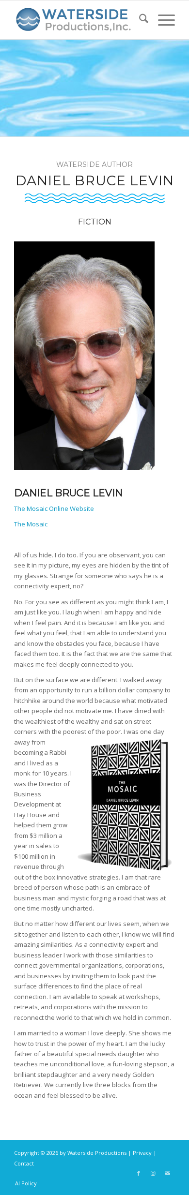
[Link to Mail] (167, 1173)
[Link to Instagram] (153, 1173)
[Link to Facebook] (138, 1173)
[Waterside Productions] (78, 19)
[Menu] (161, 19)
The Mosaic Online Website (54, 508)
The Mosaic (30, 524)
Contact (24, 1163)
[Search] (138, 19)
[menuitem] (138, 19)
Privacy (142, 1152)
